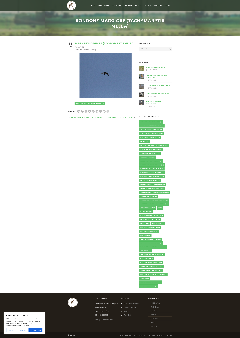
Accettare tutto (36, 330)
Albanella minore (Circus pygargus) (151, 125)
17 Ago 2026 (152, 80)
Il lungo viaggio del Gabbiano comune (157, 93)
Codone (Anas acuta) (147, 157)
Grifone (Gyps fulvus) (147, 207)
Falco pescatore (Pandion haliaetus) (152, 176)
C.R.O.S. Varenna (129, 307)
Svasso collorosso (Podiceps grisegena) (153, 274)
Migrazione (144, 223)
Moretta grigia (158, 223)
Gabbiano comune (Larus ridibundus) (152, 188)
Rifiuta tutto (23, 330)
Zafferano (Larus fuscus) (148, 286)
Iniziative (153, 311)
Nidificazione (145, 235)
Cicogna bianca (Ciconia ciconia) (151, 149)
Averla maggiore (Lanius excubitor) (151, 133)
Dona (125, 311)
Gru (160, 207)
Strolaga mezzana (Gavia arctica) (151, 266)
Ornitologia (117, 5)
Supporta (158, 5)
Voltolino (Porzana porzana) (150, 282)
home (93, 5)
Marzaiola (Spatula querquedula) (151, 215)
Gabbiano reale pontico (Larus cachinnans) (154, 204)
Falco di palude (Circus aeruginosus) (152, 165)
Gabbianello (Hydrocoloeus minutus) (152, 184)
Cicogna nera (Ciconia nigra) (149, 153)
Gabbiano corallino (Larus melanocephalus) (154, 192)
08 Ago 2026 (152, 106)
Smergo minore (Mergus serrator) (151, 262)
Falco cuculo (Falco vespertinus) (151, 161)
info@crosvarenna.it (131, 303)
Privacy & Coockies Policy (104, 320)
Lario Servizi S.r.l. (166, 335)
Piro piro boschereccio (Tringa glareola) (158, 85)
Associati (127, 315)
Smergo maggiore (146, 258)
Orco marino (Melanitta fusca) (150, 239)
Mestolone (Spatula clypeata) (150, 219)
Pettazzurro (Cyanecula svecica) (151, 243)
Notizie (138, 5)
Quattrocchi (145, 250)
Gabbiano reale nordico (148, 196)
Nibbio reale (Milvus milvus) (149, 231)
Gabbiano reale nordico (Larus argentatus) (154, 200)
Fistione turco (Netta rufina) (150, 180)
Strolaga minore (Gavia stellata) (151, 270)
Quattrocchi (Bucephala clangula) (152, 254)
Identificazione (146, 211)
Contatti (168, 5)
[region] (24, 323)
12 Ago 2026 (152, 88)
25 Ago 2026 (152, 70)
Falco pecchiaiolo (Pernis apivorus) (151, 168)
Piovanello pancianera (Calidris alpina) (152, 247)
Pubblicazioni (103, 5)
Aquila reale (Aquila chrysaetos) (151, 129)
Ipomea (155, 335)
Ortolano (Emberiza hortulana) (155, 67)
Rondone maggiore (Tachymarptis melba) (90, 103)
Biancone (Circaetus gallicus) (150, 137)
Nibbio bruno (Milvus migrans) (150, 227)
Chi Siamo (147, 5)
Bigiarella (144, 141)
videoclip (144, 278)
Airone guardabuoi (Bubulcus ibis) (151, 122)
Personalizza (11, 330)
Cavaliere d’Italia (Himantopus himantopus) (154, 145)
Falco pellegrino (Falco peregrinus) (151, 172)
